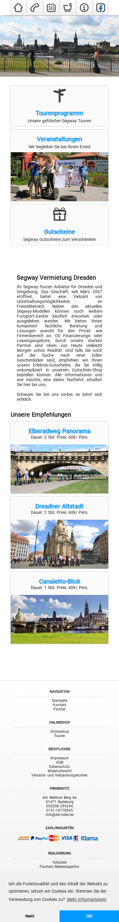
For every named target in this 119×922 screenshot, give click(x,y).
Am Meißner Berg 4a (59, 797)
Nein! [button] (29, 916)
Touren (59, 736)
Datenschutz (59, 767)
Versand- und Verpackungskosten (59, 775)
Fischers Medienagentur (59, 867)
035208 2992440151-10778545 (59, 808)
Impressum (59, 758)
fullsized (60, 862)
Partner (59, 709)
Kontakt (59, 705)
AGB (59, 762)
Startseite (59, 701)
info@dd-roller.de (60, 815)
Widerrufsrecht (60, 771)
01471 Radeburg (60, 802)
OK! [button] (89, 916)
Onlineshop (59, 731)
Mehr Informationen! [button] (86, 899)
